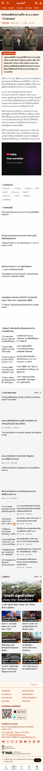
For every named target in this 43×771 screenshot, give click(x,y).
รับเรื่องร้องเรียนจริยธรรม (29, 698)
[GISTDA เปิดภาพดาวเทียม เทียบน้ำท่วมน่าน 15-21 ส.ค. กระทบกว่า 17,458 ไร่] (8, 360)
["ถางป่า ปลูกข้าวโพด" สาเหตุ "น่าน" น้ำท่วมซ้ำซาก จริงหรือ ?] (21, 591)
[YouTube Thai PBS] (25, 741)
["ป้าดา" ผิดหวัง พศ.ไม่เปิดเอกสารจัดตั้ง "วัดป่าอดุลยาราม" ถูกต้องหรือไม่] (8, 380)
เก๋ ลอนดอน (28, 188)
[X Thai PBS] (7, 741)
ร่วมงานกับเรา (6, 701)
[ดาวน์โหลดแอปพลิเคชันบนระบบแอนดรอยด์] (20, 717)
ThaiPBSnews (6, 196)
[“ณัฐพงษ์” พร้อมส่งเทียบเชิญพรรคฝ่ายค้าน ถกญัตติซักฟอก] (21, 315)
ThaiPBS (17, 196)
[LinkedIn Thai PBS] (38, 741)
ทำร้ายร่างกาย (15, 192)
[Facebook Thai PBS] (3, 741)
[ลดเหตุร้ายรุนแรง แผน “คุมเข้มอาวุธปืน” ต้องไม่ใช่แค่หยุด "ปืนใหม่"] (8, 552)
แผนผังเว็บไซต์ (6, 691)
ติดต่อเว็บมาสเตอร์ (27, 694)
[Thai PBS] (21, 3)
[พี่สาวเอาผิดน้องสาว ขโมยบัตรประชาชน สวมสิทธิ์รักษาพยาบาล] (21, 478)
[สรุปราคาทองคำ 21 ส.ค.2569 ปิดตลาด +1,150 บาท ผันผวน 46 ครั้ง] (21, 253)
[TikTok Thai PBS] (29, 741)
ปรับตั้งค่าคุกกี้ (26, 701)
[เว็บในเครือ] (2, 3)
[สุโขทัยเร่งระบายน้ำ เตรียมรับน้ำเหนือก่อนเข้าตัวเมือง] (11, 637)
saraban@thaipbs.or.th (28, 737)
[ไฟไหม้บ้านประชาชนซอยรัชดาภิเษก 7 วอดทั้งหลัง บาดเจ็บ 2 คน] (8, 532)
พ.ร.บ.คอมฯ (17, 188)
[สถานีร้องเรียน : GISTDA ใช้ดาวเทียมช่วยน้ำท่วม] (31, 637)
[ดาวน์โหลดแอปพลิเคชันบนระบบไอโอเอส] (20, 711)
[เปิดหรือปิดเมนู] (36, 3)
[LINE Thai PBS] (21, 741)
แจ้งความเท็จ (6, 188)
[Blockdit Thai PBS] (34, 741)
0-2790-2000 (8, 732)
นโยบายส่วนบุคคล (7, 698)
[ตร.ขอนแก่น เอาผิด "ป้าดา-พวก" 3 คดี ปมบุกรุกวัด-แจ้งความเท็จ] (8, 521)
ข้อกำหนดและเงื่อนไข (28, 691)
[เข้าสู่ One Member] (40, 3)
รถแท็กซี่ (5, 192)
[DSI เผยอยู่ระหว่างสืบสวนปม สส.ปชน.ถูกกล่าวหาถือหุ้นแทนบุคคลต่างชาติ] (8, 562)
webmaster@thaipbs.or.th (17, 735)
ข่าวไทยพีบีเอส (6, 199)
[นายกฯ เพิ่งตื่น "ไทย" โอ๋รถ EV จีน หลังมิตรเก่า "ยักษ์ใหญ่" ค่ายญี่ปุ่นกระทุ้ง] (8, 370)
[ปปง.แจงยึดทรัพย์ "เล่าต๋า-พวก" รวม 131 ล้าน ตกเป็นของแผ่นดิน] (8, 542)
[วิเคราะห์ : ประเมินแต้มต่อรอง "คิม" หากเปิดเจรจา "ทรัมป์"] (11, 616)
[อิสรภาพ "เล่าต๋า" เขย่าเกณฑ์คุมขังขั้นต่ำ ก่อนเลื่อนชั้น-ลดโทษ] (31, 616)
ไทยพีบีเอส (26, 196)
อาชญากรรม (5, 23)
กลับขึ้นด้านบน (34, 685)
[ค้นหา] (7, 3)
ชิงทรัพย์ (25, 192)
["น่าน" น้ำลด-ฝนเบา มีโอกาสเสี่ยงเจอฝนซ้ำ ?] (31, 658)
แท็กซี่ (36, 188)
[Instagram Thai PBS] (12, 741)
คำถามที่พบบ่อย (6, 694)
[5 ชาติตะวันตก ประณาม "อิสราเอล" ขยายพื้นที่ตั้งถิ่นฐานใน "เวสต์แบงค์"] (8, 339)
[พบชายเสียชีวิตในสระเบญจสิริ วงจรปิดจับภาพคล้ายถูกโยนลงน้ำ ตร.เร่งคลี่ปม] (21, 407)
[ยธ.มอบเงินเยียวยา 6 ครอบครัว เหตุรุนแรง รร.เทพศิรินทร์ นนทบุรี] (21, 442)
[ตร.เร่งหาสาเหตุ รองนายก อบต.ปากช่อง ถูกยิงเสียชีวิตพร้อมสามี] (21, 222)
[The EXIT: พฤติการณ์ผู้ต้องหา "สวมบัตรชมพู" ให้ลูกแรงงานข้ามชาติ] (11, 658)
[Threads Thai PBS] (16, 741)
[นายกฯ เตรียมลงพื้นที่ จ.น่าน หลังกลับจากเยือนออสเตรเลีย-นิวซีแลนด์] (8, 349)
